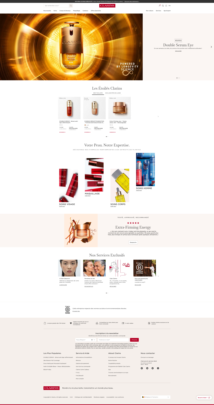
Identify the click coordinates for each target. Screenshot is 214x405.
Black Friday (47, 369)
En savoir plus (76, 311)
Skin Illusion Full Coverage (51, 360)
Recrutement (112, 375)
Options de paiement (82, 363)
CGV (71, 397)
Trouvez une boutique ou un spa (118, 372)
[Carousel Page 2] (107, 136)
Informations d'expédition (84, 357)
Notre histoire (112, 360)
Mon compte (80, 378)
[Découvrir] (71, 47)
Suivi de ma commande (83, 366)
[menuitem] (159, 6)
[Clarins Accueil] (107, 6)
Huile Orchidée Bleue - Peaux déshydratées (56, 366)
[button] (204, 397)
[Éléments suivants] (211, 47)
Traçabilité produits (114, 363)
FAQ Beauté (79, 375)
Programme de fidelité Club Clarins (119, 366)
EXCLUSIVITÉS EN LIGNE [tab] (113, 93)
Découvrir (178, 51)
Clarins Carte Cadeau (82, 369)
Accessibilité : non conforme (115, 397)
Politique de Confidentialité (83, 397)
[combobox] (85, 340)
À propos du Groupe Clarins (117, 357)
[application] (69, 275)
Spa (109, 369)
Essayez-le (133, 242)
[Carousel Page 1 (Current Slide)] (106, 136)
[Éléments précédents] (2, 47)
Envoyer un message (147, 357)
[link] (68, 206)
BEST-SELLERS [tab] (98, 93)
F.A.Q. (78, 372)
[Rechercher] (71, 6)
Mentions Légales (99, 397)
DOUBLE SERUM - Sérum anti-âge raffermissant (58, 357)
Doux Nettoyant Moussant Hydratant (54, 363)
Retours (78, 360)
